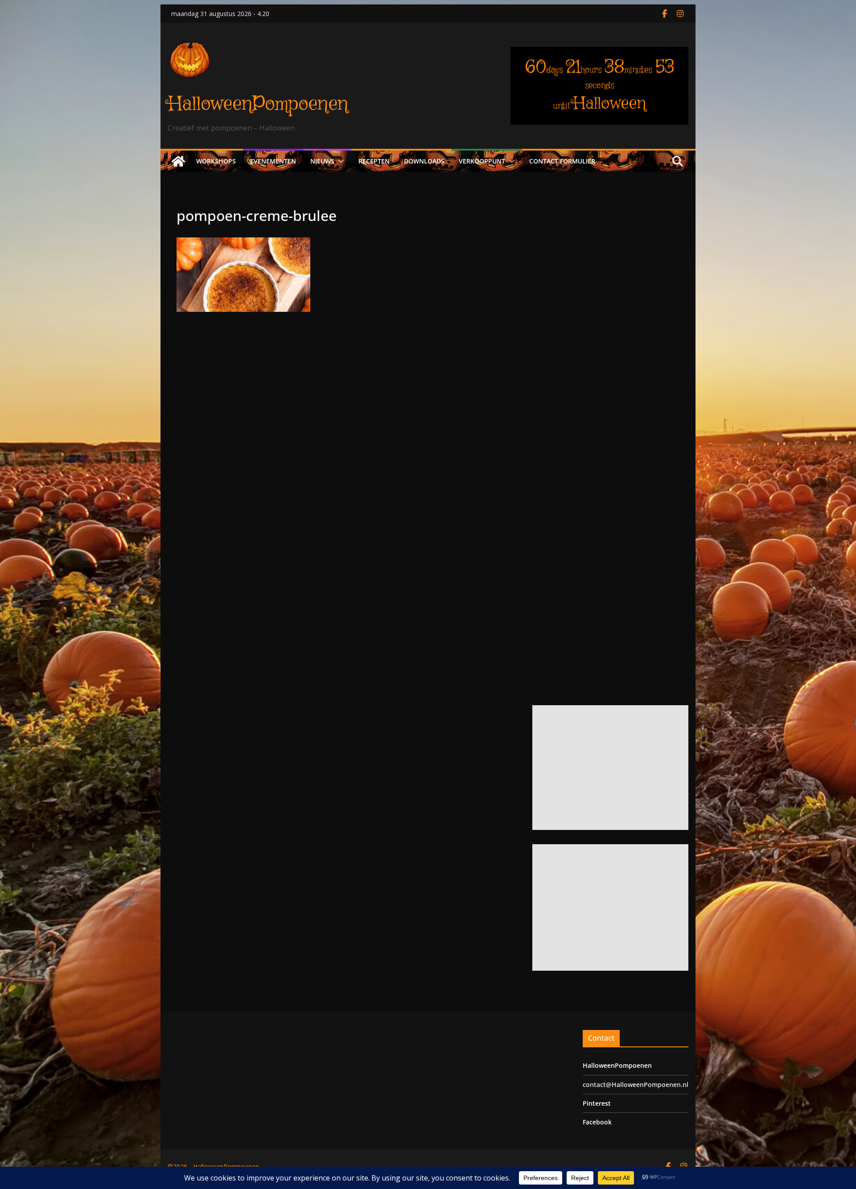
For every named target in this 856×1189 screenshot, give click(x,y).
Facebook (597, 1121)
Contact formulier (562, 160)
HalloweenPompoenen (258, 104)
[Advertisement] (608, 767)
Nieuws (322, 160)
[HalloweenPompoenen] (178, 161)
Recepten (374, 160)
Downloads (424, 160)
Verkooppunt (482, 160)
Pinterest (597, 1103)
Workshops (216, 160)
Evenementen (273, 160)
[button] (339, 161)
